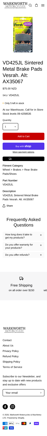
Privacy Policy (11, 351)
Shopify (21, 418)
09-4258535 (24, 113)
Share (10, 205)
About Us (8, 345)
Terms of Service (12, 367)
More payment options (23, 152)
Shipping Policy (11, 361)
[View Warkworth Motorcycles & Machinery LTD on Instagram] (12, 406)
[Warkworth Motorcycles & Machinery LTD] (15, 5)
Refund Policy (11, 356)
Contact (7, 340)
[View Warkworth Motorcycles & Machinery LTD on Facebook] (5, 406)
